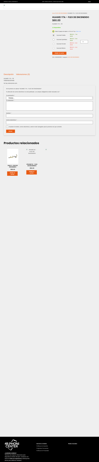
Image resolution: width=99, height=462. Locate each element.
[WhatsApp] (77, 448)
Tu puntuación (10, 95)
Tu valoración (10, 100)
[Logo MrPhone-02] (12, 444)
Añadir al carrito (59, 53)
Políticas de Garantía (42, 446)
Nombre (8, 113)
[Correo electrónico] (89, 1)
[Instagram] (94, 1)
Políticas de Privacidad (42, 450)
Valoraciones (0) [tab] (23, 74)
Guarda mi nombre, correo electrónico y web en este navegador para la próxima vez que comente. (35, 126)
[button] (12, 173)
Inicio (53, 13)
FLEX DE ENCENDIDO (61, 13)
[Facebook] (92, 1)
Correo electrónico (11, 120)
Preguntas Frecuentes (42, 448)
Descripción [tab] (9, 74)
